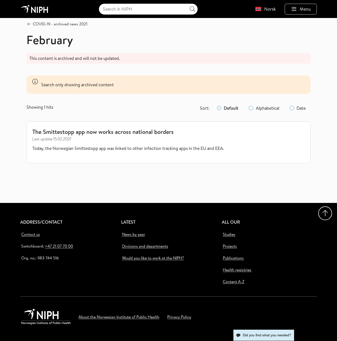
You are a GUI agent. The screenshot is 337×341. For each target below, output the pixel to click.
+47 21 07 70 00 (59, 246)
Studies (229, 234)
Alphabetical (267, 108)
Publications (233, 258)
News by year (133, 234)
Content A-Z (233, 281)
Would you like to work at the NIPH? (153, 258)
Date (301, 108)
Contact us (30, 234)
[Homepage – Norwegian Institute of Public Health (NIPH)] (34, 9)
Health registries (237, 269)
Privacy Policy (179, 317)
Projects (230, 246)
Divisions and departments (145, 246)
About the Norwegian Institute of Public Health (118, 317)
